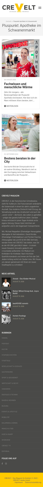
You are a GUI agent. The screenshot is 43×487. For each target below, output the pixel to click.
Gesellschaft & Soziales (12, 366)
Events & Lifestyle (9, 412)
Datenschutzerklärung (33, 482)
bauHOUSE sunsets (20, 303)
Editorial (5, 451)
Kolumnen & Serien (9, 423)
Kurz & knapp (7, 434)
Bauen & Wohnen (9, 400)
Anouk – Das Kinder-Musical (24, 279)
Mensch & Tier (7, 429)
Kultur (4, 349)
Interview (6, 440)
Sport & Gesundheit (10, 378)
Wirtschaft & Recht (10, 383)
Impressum (19, 482)
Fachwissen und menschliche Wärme (18, 85)
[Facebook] (2, 464)
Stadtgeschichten (9, 355)
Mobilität (6, 417)
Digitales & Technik (10, 395)
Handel (5, 338)
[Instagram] (6, 464)
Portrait (5, 344)
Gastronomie (7, 372)
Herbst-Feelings (19, 316)
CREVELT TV (6, 446)
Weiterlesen (12, 106)
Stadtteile (6, 361)
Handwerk (6, 389)
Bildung (5, 406)
